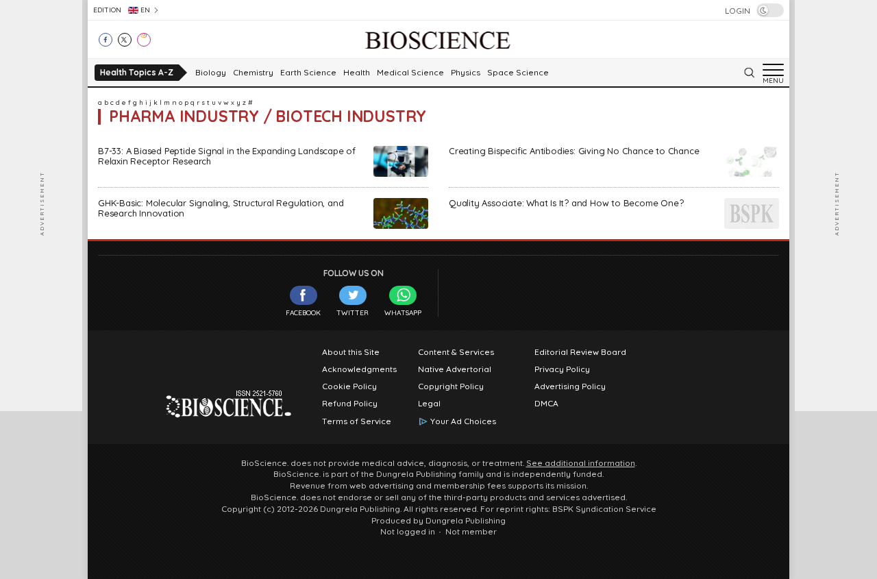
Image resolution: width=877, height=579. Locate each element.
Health (356, 72)
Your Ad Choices (463, 421)
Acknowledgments (359, 369)
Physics (465, 72)
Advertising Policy (570, 386)
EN (145, 10)
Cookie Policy (349, 386)
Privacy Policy (562, 369)
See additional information (580, 463)
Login (737, 11)
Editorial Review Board (580, 352)
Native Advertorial (454, 369)
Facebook (303, 313)
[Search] (749, 72)
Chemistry (253, 72)
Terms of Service (356, 421)
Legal (429, 403)
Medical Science (410, 72)
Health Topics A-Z (136, 72)
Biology (210, 72)
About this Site (351, 352)
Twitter (352, 313)
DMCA (546, 403)
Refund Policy (350, 403)
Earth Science (308, 72)
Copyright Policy (451, 386)
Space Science (518, 72)
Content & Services (456, 352)
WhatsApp (402, 313)
